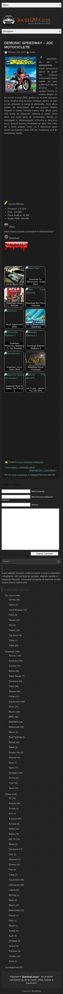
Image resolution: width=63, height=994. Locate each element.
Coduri (12, 604)
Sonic (11, 762)
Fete (11, 869)
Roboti (12, 747)
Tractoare (13, 950)
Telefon (12, 630)
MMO (11, 716)
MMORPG (13, 721)
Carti (11, 854)
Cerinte (12, 599)
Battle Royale (15, 675)
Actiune (12, 655)
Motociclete (39, 462)
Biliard (12, 844)
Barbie (12, 828)
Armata (12, 808)
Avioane (12, 665)
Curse (20, 462)
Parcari (12, 915)
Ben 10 (12, 838)
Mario (11, 706)
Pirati (11, 920)
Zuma (11, 961)
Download (28, 462)
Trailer (11, 640)
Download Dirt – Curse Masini (42, 470)
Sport (11, 767)
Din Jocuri (10, 595)
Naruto (12, 732)
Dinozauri (13, 859)
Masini (12, 711)
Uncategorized (12, 967)
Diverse (12, 691)
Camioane (13, 681)
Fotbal (12, 696)
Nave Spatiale (15, 737)
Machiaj (12, 895)
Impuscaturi (14, 701)
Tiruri (11, 782)
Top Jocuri (13, 635)
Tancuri (12, 777)
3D (10, 798)
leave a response (19, 474)
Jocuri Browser (16, 609)
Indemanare (14, 884)
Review (12, 619)
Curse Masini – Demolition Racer (20, 467)
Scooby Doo (14, 752)
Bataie (12, 670)
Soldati (12, 930)
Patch (11, 614)
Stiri (10, 625)
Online (8, 794)
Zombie (12, 956)
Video (11, 645)
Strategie (13, 772)
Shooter (12, 757)
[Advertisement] (31, 167)
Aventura (13, 660)
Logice (12, 889)
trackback (34, 474)
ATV (11, 813)
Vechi (11, 787)
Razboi (12, 742)
